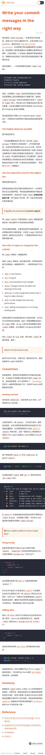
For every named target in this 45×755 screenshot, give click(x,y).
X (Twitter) (17, 753)
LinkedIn (40, 753)
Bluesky (32, 753)
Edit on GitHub (37, 743)
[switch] (40, 2)
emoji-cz (7, 736)
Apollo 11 (8, 166)
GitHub (25, 753)
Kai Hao (10, 2)
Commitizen (37, 381)
